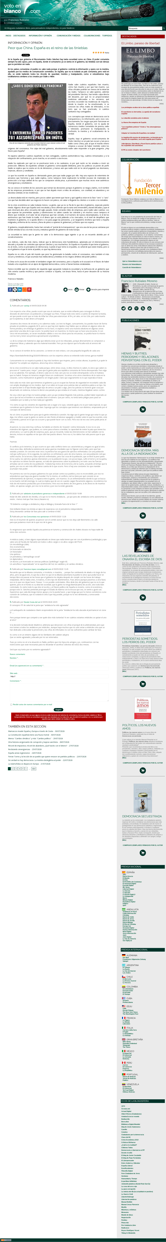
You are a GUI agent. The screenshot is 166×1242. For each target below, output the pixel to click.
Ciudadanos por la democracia (132, 1135)
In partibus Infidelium (129, 1181)
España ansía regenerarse (19, 753)
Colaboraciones (92, 36)
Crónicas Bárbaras (128, 1142)
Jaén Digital (127, 937)
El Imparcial (127, 1053)
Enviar (81, 289)
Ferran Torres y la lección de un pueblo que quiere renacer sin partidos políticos (41, 756)
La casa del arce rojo (129, 1186)
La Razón (126, 969)
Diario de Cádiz (128, 917)
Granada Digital (128, 928)
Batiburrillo (125, 1119)
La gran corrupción (128, 1189)
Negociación (126, 1217)
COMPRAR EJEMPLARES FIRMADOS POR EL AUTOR (143, 402)
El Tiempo (126, 994)
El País (125, 880)
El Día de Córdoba (129, 924)
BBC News (127, 1042)
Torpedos (107, 36)
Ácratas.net (125, 1109)
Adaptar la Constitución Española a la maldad (138, 133)
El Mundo (126, 878)
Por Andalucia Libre (128, 1225)
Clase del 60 (125, 1137)
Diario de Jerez (128, 919)
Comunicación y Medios (68, 36)
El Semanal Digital (129, 884)
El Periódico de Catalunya (132, 882)
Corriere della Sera (130, 1030)
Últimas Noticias (129, 1092)
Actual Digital (126, 1111)
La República (127, 1070)
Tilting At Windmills (128, 1233)
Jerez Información (129, 933)
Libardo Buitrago (127, 1197)
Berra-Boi (125, 1122)
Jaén (124, 935)
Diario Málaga (128, 922)
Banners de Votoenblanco (131, 264)
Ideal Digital (127, 931)
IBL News (126, 887)
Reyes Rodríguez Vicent (130, 1230)
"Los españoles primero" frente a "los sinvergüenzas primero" (141, 128)
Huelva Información (130, 930)
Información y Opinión (40, 36)
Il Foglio (125, 1032)
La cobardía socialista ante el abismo (135, 118)
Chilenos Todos (127, 1148)
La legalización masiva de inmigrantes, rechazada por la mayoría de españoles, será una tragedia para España (142, 138)
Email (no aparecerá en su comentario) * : (27, 666)
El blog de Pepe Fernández (131, 1158)
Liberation (126, 1024)
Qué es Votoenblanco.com (132, 261)
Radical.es (125, 1228)
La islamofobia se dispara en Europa (23, 764)
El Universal (127, 1055)
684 (33, 768)
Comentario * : (16, 681)
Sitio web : (14, 673)
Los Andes (127, 973)
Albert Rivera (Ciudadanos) (131, 1114)
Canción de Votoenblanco (131, 267)
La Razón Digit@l (129, 894)
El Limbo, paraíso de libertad (140, 43)
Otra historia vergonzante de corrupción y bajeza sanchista (33, 742)
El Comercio (127, 1067)
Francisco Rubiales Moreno (139, 281)
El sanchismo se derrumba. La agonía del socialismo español (140, 113)
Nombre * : (14, 658)
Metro (125, 898)
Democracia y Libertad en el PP (133, 1150)
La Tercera (127, 983)
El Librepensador (127, 1160)
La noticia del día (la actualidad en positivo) (137, 1192)
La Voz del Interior (129, 971)
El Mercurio (127, 979)
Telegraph (126, 1045)
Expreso (126, 1069)
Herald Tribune (128, 1010)
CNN (124, 1008)
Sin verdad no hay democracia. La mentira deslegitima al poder (34, 760)
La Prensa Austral (129, 981)
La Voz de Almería (129, 939)
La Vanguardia (128, 896)
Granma (126, 1000)
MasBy (124, 1207)
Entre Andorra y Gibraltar (130, 1163)
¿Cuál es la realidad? (129, 1145)
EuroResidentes (127, 1168)
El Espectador (128, 991)
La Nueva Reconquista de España (133, 122)
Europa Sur (127, 926)
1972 (123, 1106)
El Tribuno (126, 967)
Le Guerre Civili (127, 1194)
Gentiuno (124, 1176)
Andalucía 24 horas (130, 912)
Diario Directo (128, 876)
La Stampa (127, 1035)
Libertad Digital (128, 889)
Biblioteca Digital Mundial (130, 1124)
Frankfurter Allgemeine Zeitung (134, 959)
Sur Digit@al (127, 941)
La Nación (126, 893)
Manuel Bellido (126, 1202)
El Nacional (127, 1086)
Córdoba (126, 915)
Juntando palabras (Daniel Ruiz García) (135, 1184)
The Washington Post (130, 1014)
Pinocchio (125, 1223)
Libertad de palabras (129, 1199)
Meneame (125, 1212)
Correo (125, 1065)
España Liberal (126, 1166)
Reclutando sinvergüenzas (19, 749)
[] (123, 397)
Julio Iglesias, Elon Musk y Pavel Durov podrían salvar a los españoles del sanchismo (141, 144)
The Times (126, 1047)
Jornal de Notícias (129, 1078)
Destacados (19, 36)
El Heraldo (126, 992)
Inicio (8, 36)
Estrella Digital (128, 885)
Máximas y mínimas (128, 1210)
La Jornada (127, 1057)
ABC (124, 874)
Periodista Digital (129, 902)
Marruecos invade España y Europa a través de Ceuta (30, 731)
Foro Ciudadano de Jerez (130, 1173)
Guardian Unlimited (130, 1043)
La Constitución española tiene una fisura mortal (28, 735)
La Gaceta (126, 891)
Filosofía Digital (127, 1171)
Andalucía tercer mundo (130, 1116)
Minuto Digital (128, 900)
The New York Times (130, 1012)
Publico (125, 1080)
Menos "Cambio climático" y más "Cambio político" (29, 738)
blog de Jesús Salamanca (130, 1127)
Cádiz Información (129, 913)
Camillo (124, 1129)
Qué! (124, 905)
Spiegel (125, 961)
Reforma (126, 1059)
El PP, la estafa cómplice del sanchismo (135, 150)
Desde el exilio (126, 1153)
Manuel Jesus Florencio (130, 1204)
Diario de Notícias (129, 1077)
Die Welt (126, 957)
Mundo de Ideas (127, 1215)
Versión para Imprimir (100, 289)
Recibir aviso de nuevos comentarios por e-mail (32, 704)
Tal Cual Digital (128, 1090)
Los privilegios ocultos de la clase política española (140, 107)
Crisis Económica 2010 (130, 1140)
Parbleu (124, 1220)
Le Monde (126, 1022)
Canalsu (124, 1132)
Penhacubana (128, 1002)
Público (125, 903)
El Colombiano (128, 989)
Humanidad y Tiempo (129, 1179)
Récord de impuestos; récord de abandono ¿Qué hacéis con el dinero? (37, 745)
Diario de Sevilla (129, 921)
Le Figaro (126, 1020)
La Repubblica (128, 1034)
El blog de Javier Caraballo (131, 1155)
